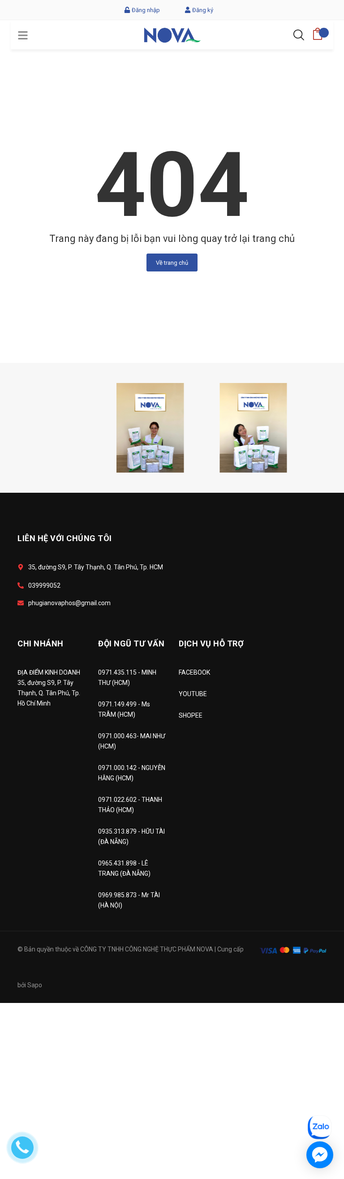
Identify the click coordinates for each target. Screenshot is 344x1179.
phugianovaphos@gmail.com (69, 603)
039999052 (44, 585)
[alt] (201, 427)
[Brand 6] (98, 427)
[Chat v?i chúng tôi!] (319, 1154)
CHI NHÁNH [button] (40, 643)
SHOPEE (190, 715)
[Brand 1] (304, 427)
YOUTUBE (193, 693)
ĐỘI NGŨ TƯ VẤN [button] (131, 643)
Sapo (34, 985)
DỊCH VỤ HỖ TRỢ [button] (211, 643)
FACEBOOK (194, 672)
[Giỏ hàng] (317, 31)
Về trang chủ (172, 262)
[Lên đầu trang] (315, 1087)
